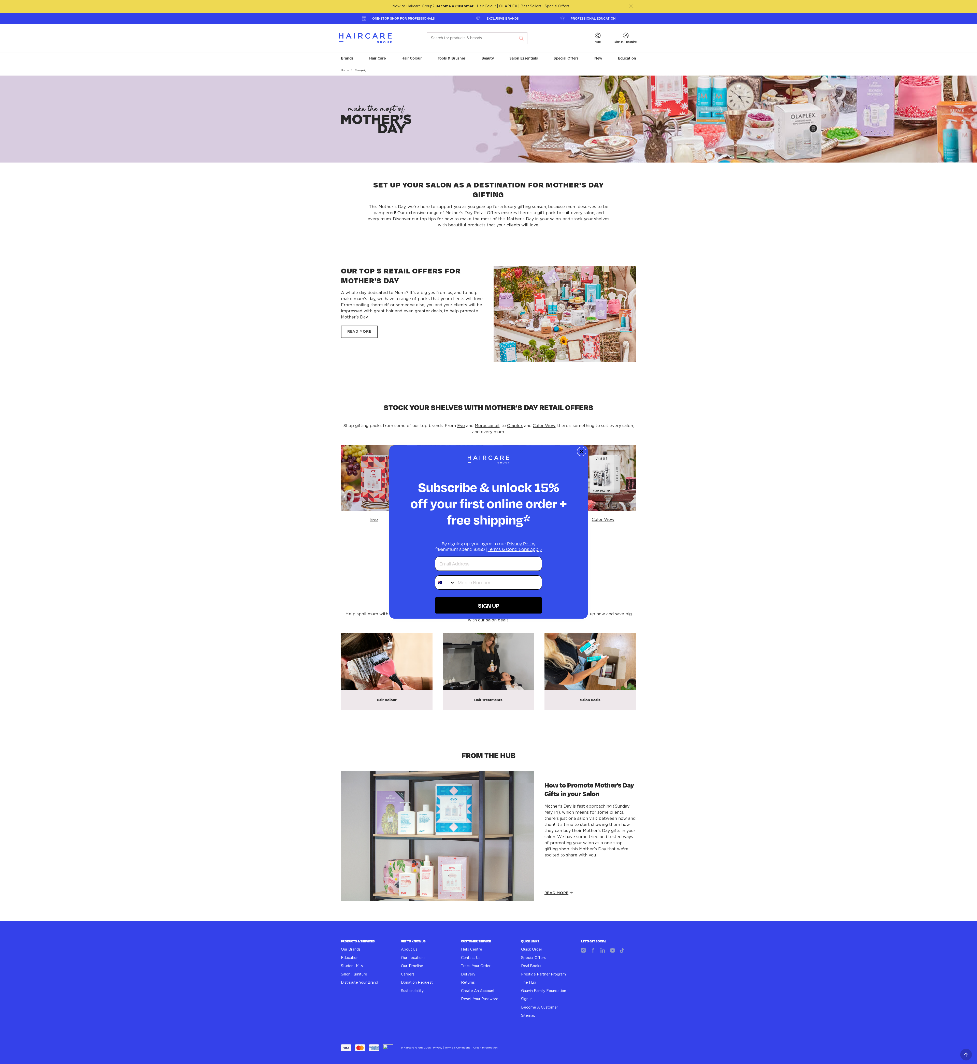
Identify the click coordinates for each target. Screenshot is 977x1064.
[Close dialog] (582, 451)
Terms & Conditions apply (515, 549)
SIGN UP (488, 605)
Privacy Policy (521, 543)
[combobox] (445, 582)
